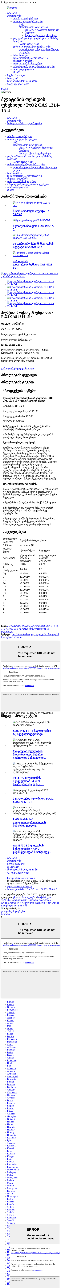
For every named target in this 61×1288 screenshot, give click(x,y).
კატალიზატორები (29, 44)
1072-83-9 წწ (20, 905)
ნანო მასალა (20, 55)
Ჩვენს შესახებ (16, 75)
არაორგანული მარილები (33, 27)
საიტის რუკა (44, 897)
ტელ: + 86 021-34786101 (19, 886)
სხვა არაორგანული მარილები (42, 30)
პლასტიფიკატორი (23, 69)
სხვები (16, 72)
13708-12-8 (6, 900)
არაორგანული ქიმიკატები (27, 21)
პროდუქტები (14, 16)
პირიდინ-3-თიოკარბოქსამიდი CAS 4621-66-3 (33, 264)
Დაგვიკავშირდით (18, 84)
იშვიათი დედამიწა (23, 61)
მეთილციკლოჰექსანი (25, 900)
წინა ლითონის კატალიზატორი (30, 58)
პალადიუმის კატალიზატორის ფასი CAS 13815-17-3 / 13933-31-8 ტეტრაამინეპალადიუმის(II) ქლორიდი (30, 629)
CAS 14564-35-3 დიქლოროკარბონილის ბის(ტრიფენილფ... (29, 822)
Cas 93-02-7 (41, 903)
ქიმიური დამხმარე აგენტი (27, 63)
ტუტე (21, 24)
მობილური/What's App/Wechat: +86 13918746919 (32, 889)
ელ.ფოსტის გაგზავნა (13, 911)
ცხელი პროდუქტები (24, 897)
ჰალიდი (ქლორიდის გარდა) (41, 35)
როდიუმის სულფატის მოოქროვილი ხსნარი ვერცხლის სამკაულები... (29, 754)
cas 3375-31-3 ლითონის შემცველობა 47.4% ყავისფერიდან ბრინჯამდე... (32, 849)
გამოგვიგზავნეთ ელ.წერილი (17, 368)
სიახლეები (13, 78)
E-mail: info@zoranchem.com (21, 878)
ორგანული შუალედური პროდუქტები (33, 66)
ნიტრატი (29, 32)
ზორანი (5, 914)
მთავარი (12, 13)
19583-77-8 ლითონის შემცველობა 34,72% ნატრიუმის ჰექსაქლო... (28, 781)
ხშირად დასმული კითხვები (22, 81)
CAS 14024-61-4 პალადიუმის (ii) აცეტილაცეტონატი (32, 732)
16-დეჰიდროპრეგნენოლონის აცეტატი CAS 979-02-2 (33, 245)
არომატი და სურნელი (25, 18)
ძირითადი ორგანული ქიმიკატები (31, 46)
